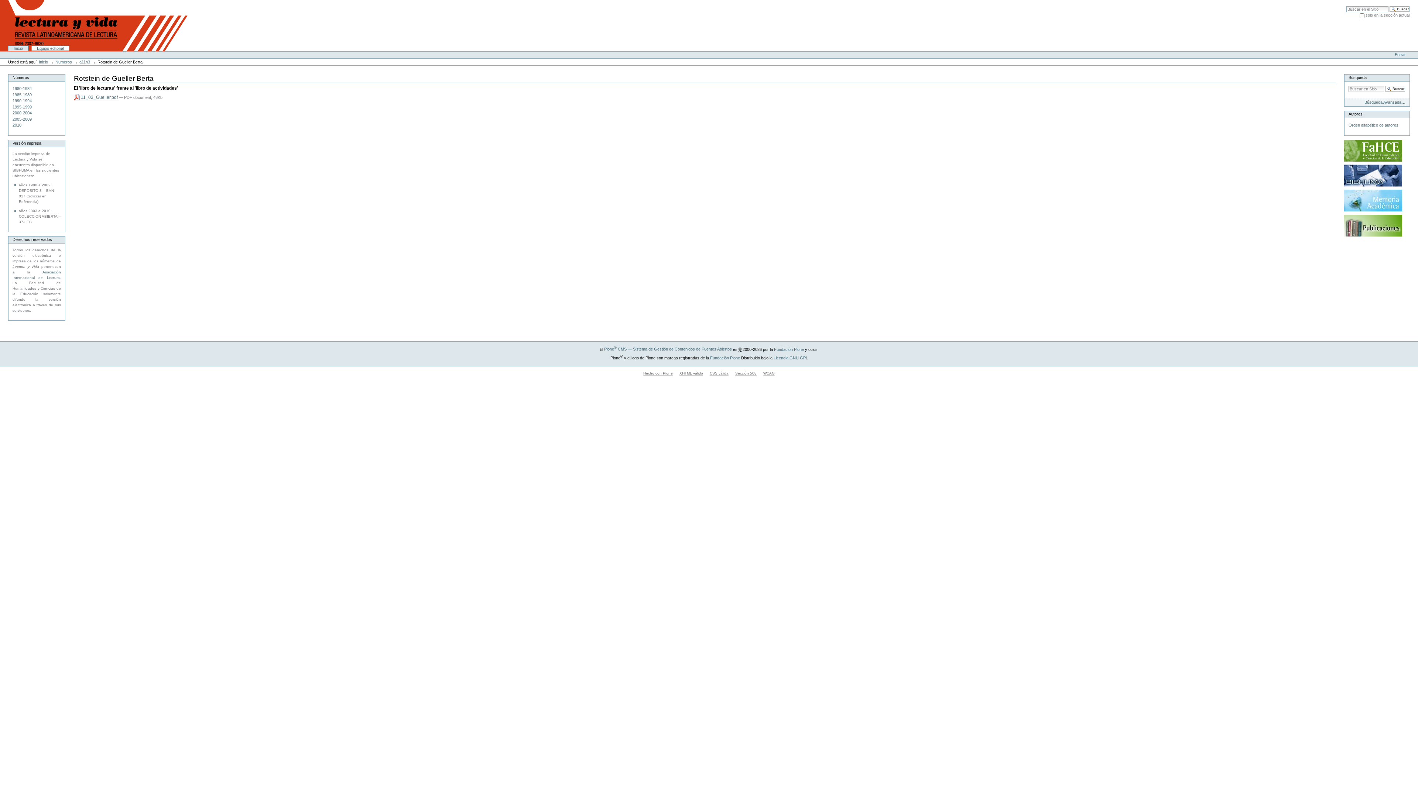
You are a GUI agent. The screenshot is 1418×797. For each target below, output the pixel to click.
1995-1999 (22, 107)
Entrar (1400, 54)
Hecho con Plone (658, 373)
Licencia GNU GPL (791, 357)
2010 (17, 125)
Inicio (18, 48)
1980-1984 (22, 88)
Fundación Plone (789, 349)
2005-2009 (22, 119)
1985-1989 (22, 95)
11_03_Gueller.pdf (99, 97)
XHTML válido (691, 373)
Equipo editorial (50, 48)
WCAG (769, 373)
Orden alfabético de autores (1373, 125)
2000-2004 (22, 113)
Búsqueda (1358, 77)
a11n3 (84, 62)
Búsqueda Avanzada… (1384, 102)
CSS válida (719, 373)
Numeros (63, 62)
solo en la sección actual (1388, 15)
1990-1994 (22, 101)
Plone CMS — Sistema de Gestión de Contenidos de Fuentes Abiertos (668, 349)
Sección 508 (746, 373)
